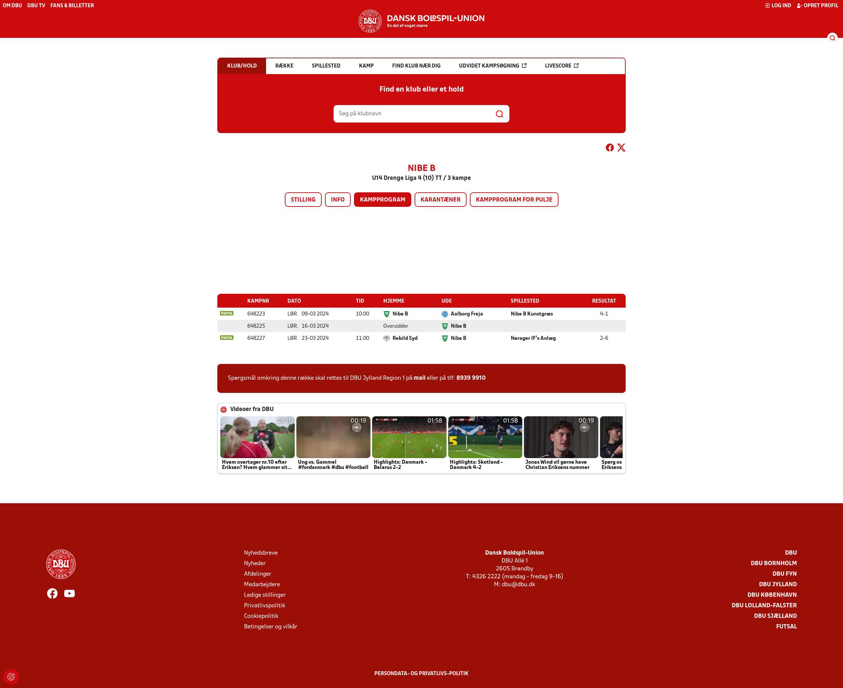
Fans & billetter (72, 6)
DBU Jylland (778, 585)
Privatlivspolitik (264, 606)
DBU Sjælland (775, 616)
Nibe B (400, 314)
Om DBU (12, 6)
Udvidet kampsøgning (489, 66)
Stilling (303, 200)
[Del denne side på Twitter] (621, 149)
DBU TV (36, 6)
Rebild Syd (405, 338)
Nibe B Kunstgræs (532, 314)
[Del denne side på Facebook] (610, 149)
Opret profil (821, 6)
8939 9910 (471, 378)
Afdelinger (257, 574)
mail (419, 378)
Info (338, 200)
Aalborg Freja (467, 314)
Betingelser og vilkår (270, 627)
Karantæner (441, 200)
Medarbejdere (262, 585)
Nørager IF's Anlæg (533, 338)
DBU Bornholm (774, 563)
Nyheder (255, 563)
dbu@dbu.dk (518, 585)
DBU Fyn (785, 574)
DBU (791, 553)
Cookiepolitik (261, 616)
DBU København (772, 595)
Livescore (558, 66)
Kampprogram (382, 200)
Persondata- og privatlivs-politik (421, 674)
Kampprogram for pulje (514, 200)
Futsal (786, 627)
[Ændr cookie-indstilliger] (11, 677)
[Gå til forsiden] (421, 21)
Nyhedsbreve (261, 553)
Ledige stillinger (265, 595)
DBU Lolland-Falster (764, 606)
